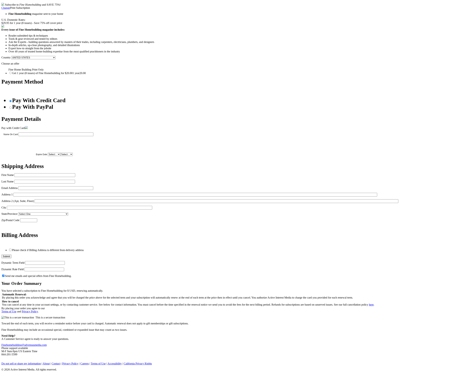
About (46, 363)
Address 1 (7, 194)
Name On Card (11, 134)
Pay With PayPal (32, 107)
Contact (56, 363)
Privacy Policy (30, 311)
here (371, 304)
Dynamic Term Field (12, 262)
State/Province (9, 213)
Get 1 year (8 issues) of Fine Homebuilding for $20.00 (49, 73)
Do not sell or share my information (21, 363)
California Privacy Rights (138, 363)
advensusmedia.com (35, 344)
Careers (84, 363)
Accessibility (114, 363)
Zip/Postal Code (10, 220)
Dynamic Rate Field (12, 269)
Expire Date (41, 154)
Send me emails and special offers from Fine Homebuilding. (38, 275)
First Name (7, 174)
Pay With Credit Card (39, 100)
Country (6, 57)
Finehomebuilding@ (12, 344)
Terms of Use (8, 311)
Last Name (7, 181)
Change (5, 7)
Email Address (9, 187)
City (3, 207)
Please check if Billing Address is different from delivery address (48, 250)
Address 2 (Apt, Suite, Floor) (17, 200)
